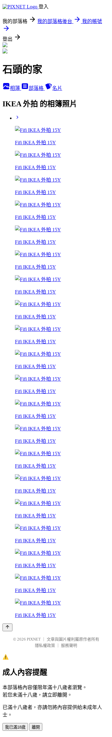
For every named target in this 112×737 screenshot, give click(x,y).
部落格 (37, 88)
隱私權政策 (45, 645)
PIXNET (34, 639)
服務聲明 (69, 645)
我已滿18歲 (15, 727)
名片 (57, 88)
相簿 (15, 88)
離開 (36, 727)
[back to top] (7, 627)
